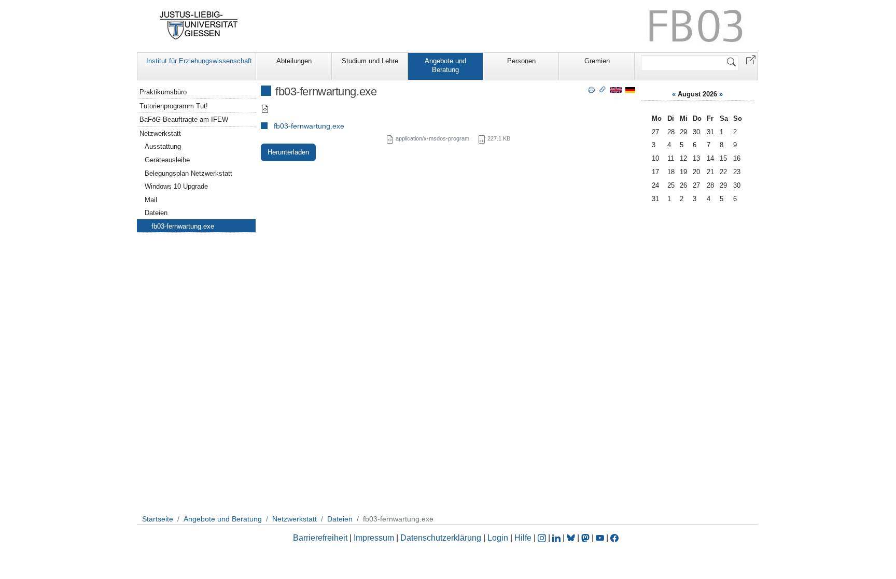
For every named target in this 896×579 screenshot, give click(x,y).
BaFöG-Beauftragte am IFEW (183, 119)
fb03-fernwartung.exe (309, 126)
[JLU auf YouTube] (600, 537)
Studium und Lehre (370, 61)
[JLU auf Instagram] (543, 537)
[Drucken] (591, 89)
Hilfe (522, 537)
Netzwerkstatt (160, 133)
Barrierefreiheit (320, 537)
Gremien (597, 61)
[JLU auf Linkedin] (557, 537)
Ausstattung (163, 146)
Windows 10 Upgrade (176, 186)
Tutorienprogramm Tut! (173, 106)
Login (498, 537)
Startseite (157, 519)
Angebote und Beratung (445, 65)
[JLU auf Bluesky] (572, 537)
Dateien (156, 213)
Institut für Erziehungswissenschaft (199, 61)
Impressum (374, 537)
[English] (616, 89)
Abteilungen (294, 61)
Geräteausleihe (167, 160)
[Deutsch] (630, 89)
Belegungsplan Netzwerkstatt (188, 173)
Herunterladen (288, 152)
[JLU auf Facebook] (614, 537)
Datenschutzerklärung (440, 537)
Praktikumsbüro (163, 92)
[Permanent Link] (602, 89)
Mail (151, 200)
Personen (521, 61)
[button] (750, 59)
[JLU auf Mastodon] (586, 537)
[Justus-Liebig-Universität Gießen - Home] (199, 25)
